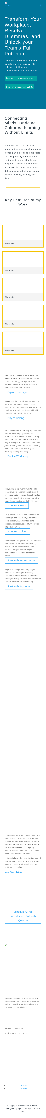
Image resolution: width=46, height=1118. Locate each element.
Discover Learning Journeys (19, 78)
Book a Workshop (17, 456)
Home (7, 1054)
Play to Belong (15, 418)
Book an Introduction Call (18, 87)
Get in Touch (10, 1074)
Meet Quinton (10, 1061)
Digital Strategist (25, 1108)
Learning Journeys (12, 1068)
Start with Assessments (21, 560)
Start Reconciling (17, 531)
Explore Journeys (17, 392)
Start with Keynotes (18, 586)
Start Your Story (16, 505)
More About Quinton (14, 872)
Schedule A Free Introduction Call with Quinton (23, 916)
